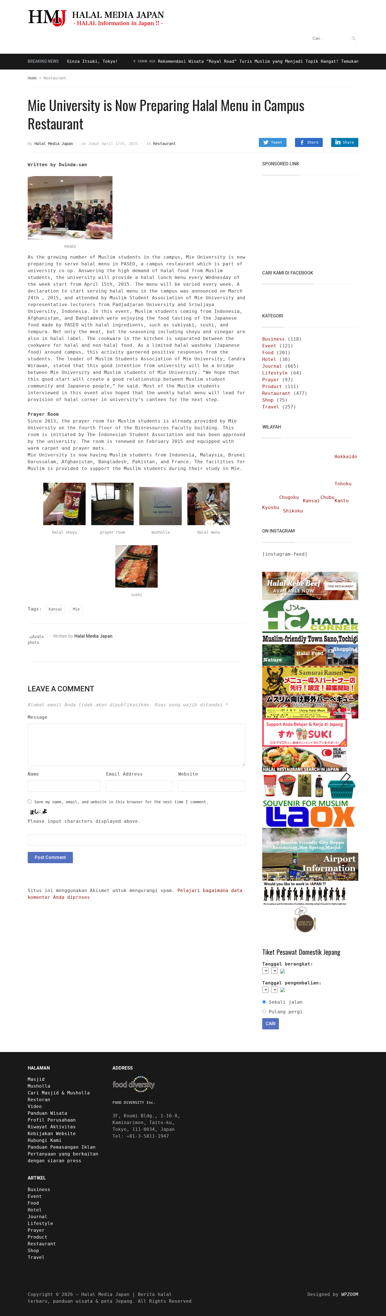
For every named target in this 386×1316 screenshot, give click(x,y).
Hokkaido (346, 456)
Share (312, 142)
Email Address (124, 774)
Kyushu (270, 507)
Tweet (276, 142)
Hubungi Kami (45, 1140)
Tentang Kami (209, 38)
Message (37, 717)
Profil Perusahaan (52, 1120)
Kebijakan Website (52, 1133)
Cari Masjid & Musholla (59, 1093)
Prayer (270, 379)
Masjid (36, 1079)
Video (176, 38)
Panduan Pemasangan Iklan (62, 1147)
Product (272, 386)
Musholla (39, 1086)
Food (268, 352)
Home (32, 78)
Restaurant (164, 143)
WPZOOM (349, 1294)
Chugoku (289, 497)
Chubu (327, 497)
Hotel (269, 359)
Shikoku (293, 511)
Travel (270, 407)
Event (269, 346)
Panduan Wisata (110, 38)
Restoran (149, 38)
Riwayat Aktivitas (52, 1126)
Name (33, 774)
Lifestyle (275, 373)
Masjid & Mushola (54, 38)
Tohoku (343, 483)
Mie (76, 609)
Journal (272, 366)
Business (273, 339)
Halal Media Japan (53, 143)
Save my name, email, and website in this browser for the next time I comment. (121, 802)
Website (188, 774)
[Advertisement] (304, 219)
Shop (268, 400)
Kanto (342, 500)
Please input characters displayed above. (84, 821)
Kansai (55, 609)
